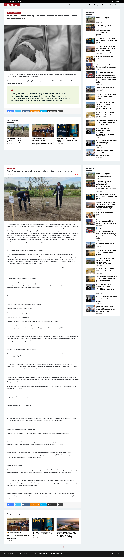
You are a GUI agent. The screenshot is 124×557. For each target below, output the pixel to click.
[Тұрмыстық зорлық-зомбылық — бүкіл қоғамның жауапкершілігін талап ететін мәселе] (90, 143)
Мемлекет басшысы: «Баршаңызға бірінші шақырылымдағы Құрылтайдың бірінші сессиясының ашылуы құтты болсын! (43, 142)
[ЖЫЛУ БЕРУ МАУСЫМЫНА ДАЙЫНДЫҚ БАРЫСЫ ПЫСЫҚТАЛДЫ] (90, 115)
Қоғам (70, 5)
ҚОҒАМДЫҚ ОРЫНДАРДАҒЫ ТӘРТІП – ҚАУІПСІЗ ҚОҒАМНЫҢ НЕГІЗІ (67, 140)
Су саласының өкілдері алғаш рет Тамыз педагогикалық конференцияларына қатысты (106, 65)
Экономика (84, 5)
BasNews (10, 12)
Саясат (76, 5)
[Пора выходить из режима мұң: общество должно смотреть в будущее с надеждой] (90, 123)
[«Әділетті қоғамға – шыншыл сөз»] (90, 59)
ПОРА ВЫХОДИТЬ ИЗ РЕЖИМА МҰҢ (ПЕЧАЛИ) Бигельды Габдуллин (106, 96)
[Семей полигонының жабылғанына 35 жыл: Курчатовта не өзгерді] (18, 130)
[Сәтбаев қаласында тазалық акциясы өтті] (90, 89)
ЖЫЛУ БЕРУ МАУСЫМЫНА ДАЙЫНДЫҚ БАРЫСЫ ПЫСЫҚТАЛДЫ (105, 114)
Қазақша (110, 1)
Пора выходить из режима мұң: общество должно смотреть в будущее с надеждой (106, 122)
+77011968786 (42, 553)
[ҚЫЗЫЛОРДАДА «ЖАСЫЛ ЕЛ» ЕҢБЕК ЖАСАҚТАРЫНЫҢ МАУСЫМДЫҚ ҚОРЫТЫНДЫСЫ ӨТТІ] (90, 105)
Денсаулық (97, 5)
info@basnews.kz (28, 553)
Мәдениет (105, 5)
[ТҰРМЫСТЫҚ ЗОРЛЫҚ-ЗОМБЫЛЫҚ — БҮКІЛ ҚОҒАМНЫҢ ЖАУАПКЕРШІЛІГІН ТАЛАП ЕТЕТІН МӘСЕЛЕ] (90, 131)
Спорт (112, 5)
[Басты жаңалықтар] (12, 4)
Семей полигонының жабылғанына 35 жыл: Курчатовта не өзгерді (14, 140)
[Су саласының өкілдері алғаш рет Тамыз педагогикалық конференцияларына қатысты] (90, 66)
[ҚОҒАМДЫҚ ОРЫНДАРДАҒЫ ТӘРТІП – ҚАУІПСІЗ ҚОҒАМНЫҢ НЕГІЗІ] (68, 130)
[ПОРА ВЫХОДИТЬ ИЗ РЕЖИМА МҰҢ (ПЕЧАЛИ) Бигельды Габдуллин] (90, 97)
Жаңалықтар (17, 12)
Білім (90, 5)
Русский (117, 1)
